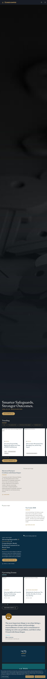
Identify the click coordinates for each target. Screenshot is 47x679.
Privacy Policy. (27, 674)
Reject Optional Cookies (40, 676)
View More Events (9, 607)
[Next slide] (8, 457)
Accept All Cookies (29, 676)
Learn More (6, 494)
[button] (45, 2)
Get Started (7, 413)
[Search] (41, 2)
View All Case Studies (9, 563)
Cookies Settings (5, 676)
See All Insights (8, 460)
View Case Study (8, 560)
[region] (23, 674)
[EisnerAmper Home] (9, 2)
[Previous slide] (2, 457)
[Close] (45, 671)
